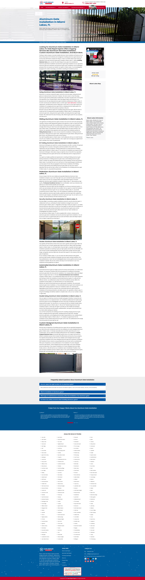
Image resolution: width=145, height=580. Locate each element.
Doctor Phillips (93, 510)
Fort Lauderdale (93, 485)
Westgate (59, 479)
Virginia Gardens (45, 516)
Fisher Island (44, 452)
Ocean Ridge (44, 503)
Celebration (92, 532)
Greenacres (76, 505)
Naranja (59, 496)
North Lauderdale (77, 512)
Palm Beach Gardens (78, 525)
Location (64, 562)
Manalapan (44, 457)
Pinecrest (76, 439)
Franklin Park (44, 483)
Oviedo (91, 503)
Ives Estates (76, 448)
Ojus (59, 532)
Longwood (92, 521)
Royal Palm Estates (61, 439)
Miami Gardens (93, 470)
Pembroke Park (61, 461)
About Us (64, 558)
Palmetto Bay (76, 452)
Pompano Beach (93, 474)
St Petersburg (92, 539)
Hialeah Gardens (77, 450)
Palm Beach (60, 477)
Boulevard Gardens (45, 499)
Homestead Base (45, 481)
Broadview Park (61, 470)
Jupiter (91, 439)
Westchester (76, 466)
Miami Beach (92, 459)
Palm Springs (76, 454)
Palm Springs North (61, 450)
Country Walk (60, 539)
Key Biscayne (60, 510)
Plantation (92, 461)
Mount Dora (92, 519)
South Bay (60, 448)
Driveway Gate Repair (63, 7)
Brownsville (60, 534)
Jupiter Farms (60, 505)
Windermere (92, 499)
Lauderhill (92, 450)
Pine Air (43, 514)
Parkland (75, 479)
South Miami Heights (78, 490)
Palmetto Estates (61, 525)
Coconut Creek (77, 532)
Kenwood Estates (45, 488)
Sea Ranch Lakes (45, 468)
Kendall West (76, 494)
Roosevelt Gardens (45, 530)
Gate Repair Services (50, 7)
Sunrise (91, 463)
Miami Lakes (45, 42)
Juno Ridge (44, 470)
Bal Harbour (44, 527)
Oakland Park (76, 514)
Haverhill (43, 512)
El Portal (43, 519)
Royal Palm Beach (77, 503)
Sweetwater (76, 441)
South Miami (60, 499)
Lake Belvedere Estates (62, 446)
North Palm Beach (61, 514)
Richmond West (77, 492)
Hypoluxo (43, 523)
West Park (60, 521)
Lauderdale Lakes (77, 485)
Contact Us (64, 565)
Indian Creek (44, 441)
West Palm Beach (93, 472)
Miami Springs (60, 516)
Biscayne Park (44, 532)
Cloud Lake (44, 443)
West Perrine (60, 481)
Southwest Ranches (61, 463)
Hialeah (91, 488)
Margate (75, 527)
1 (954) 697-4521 (90, 3)
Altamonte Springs (93, 494)
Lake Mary (92, 505)
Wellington (76, 539)
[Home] (46, 2)
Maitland (92, 508)
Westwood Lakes (61, 492)
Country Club (76, 519)
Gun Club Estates (45, 474)
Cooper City (76, 483)
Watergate (43, 534)
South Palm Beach (45, 496)
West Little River (77, 474)
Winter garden (93, 496)
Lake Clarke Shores (45, 539)
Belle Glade (76, 463)
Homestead (92, 446)
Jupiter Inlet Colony (45, 454)
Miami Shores (60, 483)
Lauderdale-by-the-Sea (62, 459)
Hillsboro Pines (44, 463)
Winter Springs (93, 512)
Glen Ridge (44, 446)
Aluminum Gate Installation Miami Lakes (57, 42)
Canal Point (44, 459)
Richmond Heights (61, 485)
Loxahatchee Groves (45, 536)
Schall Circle (44, 490)
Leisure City (76, 461)
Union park (92, 530)
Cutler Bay (76, 510)
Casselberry (92, 523)
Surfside (59, 452)
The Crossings (76, 446)
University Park (77, 459)
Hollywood (92, 481)
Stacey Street (44, 461)
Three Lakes (60, 523)
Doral (91, 437)
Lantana (59, 503)
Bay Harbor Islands (61, 454)
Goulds (59, 501)
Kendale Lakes (76, 521)
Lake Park (60, 472)
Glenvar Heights (61, 536)
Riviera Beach (76, 481)
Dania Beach (76, 470)
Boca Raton (92, 466)
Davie (91, 468)
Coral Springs (92, 477)
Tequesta (59, 457)
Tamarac (92, 441)
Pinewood (76, 437)
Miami (91, 490)
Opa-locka (60, 530)
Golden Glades (76, 477)
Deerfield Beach (93, 457)
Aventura (75, 488)
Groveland (92, 527)
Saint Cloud (92, 525)
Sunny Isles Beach (77, 443)
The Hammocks (77, 534)
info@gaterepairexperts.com (93, 554)
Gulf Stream (44, 479)
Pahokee (59, 466)
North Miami (76, 536)
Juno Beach (60, 437)
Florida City (60, 494)
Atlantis (43, 510)
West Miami (60, 474)
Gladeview (60, 512)
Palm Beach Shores (45, 485)
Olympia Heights (61, 519)
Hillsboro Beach (44, 505)
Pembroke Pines (93, 483)
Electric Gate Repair (66, 550)
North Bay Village (61, 468)
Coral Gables (76, 516)
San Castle (60, 441)
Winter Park (92, 492)
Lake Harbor (44, 439)
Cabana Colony (44, 525)
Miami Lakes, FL (69, 3)
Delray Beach (92, 443)
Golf (42, 448)
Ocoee (91, 516)
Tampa (91, 534)
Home (42, 7)
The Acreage (76, 501)
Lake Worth (76, 496)
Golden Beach (44, 477)
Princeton (76, 472)
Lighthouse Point (61, 490)
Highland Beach (61, 443)
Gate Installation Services (77, 7)
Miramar (92, 479)
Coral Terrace (76, 457)
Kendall (91, 452)
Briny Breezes (44, 466)
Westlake (43, 494)
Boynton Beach (93, 454)
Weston (91, 448)
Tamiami (75, 523)
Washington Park (45, 501)
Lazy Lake (43, 437)
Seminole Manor (45, 521)
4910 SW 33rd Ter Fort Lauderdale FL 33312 (95, 556)
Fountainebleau (77, 530)
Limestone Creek (45, 492)
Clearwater (92, 536)
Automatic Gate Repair (67, 553)
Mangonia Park (44, 508)
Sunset (59, 527)
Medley (43, 472)
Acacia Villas (44, 450)
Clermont (92, 501)
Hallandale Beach (77, 499)
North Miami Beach (77, 508)
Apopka (91, 514)
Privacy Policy (65, 560)
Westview (59, 488)
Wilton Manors (60, 508)
